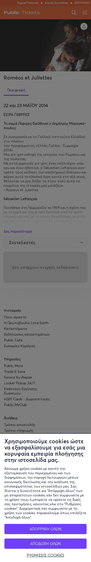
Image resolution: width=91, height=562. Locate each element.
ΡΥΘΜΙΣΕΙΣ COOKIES (45, 555)
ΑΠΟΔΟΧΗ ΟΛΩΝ (45, 543)
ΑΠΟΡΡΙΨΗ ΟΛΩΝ (46, 529)
